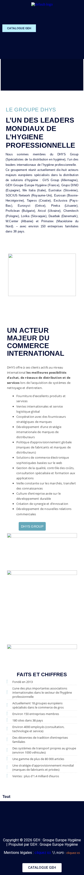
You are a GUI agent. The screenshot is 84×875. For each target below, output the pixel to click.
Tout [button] (6, 796)
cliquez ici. (43, 852)
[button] (78, 15)
